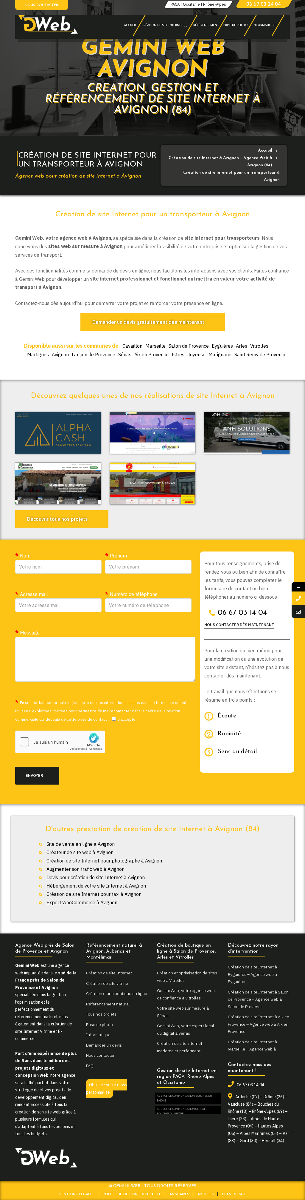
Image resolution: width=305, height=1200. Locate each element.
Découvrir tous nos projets (57, 519)
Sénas (124, 355)
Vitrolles (259, 346)
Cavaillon (132, 346)
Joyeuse (196, 355)
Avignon (60, 355)
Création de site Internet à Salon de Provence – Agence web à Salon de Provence (258, 999)
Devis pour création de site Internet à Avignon (95, 877)
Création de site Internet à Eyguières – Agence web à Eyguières (252, 974)
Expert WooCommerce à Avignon (81, 902)
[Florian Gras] (152, 433)
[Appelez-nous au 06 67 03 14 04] (298, 598)
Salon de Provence (189, 346)
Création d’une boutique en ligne (116, 993)
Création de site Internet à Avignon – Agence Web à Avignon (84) (220, 162)
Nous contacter (41, 5)
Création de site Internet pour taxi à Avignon (93, 894)
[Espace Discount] (152, 483)
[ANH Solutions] (247, 433)
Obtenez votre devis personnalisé (106, 1088)
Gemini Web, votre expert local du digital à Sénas (185, 1029)
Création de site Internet (109, 973)
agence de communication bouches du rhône (184, 1098)
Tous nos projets (101, 1014)
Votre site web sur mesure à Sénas (183, 1011)
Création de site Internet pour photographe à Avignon (104, 861)
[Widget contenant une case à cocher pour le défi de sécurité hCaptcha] (60, 742)
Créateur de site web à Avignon (79, 852)
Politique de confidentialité (132, 1194)
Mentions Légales (76, 1194)
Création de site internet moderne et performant (179, 1047)
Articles (205, 1194)
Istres (178, 355)
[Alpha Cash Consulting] (58, 433)
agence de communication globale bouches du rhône (182, 1111)
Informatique (98, 1034)
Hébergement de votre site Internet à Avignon (96, 886)
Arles (241, 346)
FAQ (90, 1065)
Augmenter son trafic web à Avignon (85, 869)
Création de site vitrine (107, 983)
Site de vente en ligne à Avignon (80, 844)
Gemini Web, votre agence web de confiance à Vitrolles (186, 994)
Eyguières (222, 346)
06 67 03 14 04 (263, 4)
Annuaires (179, 1194)
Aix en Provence (151, 355)
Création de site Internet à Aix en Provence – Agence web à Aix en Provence (258, 1024)
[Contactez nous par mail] (298, 611)
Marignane (219, 355)
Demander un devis (104, 1045)
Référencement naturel (108, 1004)
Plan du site (234, 1194)
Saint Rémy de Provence (260, 355)
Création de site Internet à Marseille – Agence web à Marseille (252, 1049)
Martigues (38, 355)
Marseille (155, 346)
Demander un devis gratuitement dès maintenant (148, 322)
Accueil (265, 150)
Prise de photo (99, 1024)
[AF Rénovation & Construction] (58, 483)
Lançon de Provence (93, 355)
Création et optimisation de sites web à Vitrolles (187, 976)
